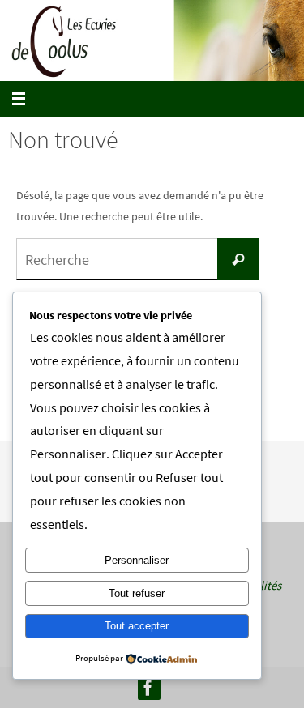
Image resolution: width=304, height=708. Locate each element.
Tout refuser (137, 593)
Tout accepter (137, 626)
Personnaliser (137, 560)
